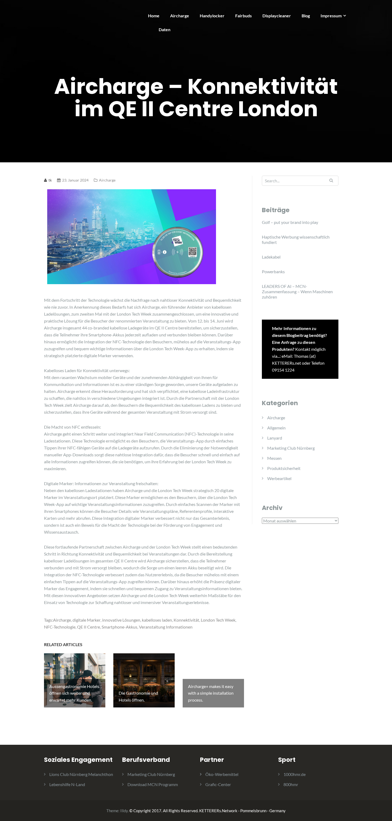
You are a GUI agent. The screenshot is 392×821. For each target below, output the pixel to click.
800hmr (290, 784)
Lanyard (274, 437)
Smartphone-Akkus (119, 626)
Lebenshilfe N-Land (67, 784)
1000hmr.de (294, 774)
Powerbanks (273, 271)
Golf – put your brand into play (290, 222)
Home (153, 15)
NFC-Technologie (59, 626)
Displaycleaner (276, 15)
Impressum (331, 15)
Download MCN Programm (152, 784)
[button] (380, 7)
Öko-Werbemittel (221, 774)
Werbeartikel (279, 478)
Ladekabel (271, 256)
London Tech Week (218, 619)
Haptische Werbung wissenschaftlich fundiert (296, 239)
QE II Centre (88, 626)
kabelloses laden (157, 619)
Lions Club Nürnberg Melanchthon (81, 774)
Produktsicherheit (284, 468)
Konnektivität (186, 619)
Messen (274, 458)
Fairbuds (243, 15)
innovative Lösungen (121, 619)
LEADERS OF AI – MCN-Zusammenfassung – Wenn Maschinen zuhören (297, 291)
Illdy (124, 810)
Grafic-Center (218, 784)
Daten (164, 29)
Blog (306, 15)
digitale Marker (87, 619)
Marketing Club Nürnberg (291, 447)
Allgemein (276, 427)
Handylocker (212, 15)
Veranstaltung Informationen (166, 626)
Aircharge (179, 15)
